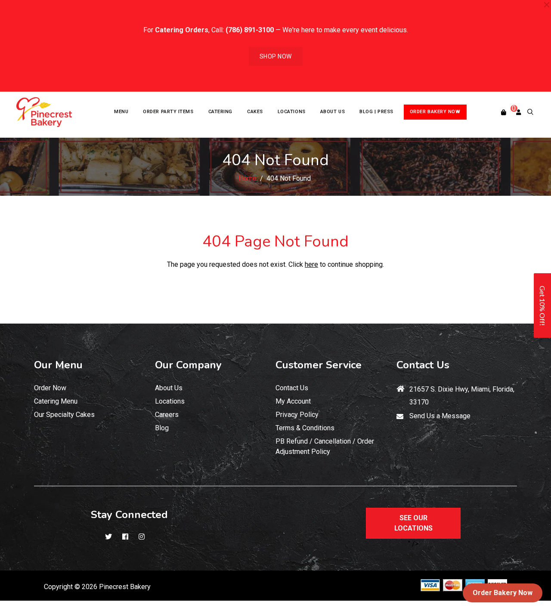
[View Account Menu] (518, 112)
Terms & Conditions (305, 428)
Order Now (50, 388)
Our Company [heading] (188, 365)
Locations (170, 401)
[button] (542, 305)
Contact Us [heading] (422, 365)
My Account (293, 401)
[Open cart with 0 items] (503, 112)
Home (247, 178)
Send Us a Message (440, 416)
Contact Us (292, 388)
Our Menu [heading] (58, 365)
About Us (169, 388)
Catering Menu (55, 401)
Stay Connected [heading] (129, 515)
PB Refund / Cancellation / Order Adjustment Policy (325, 446)
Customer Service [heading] (319, 365)
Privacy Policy (297, 414)
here (311, 264)
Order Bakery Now (502, 593)
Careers (167, 414)
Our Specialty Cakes (64, 414)
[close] (546, 4)
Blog (162, 428)
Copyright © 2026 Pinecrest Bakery (97, 587)
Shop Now (276, 56)
